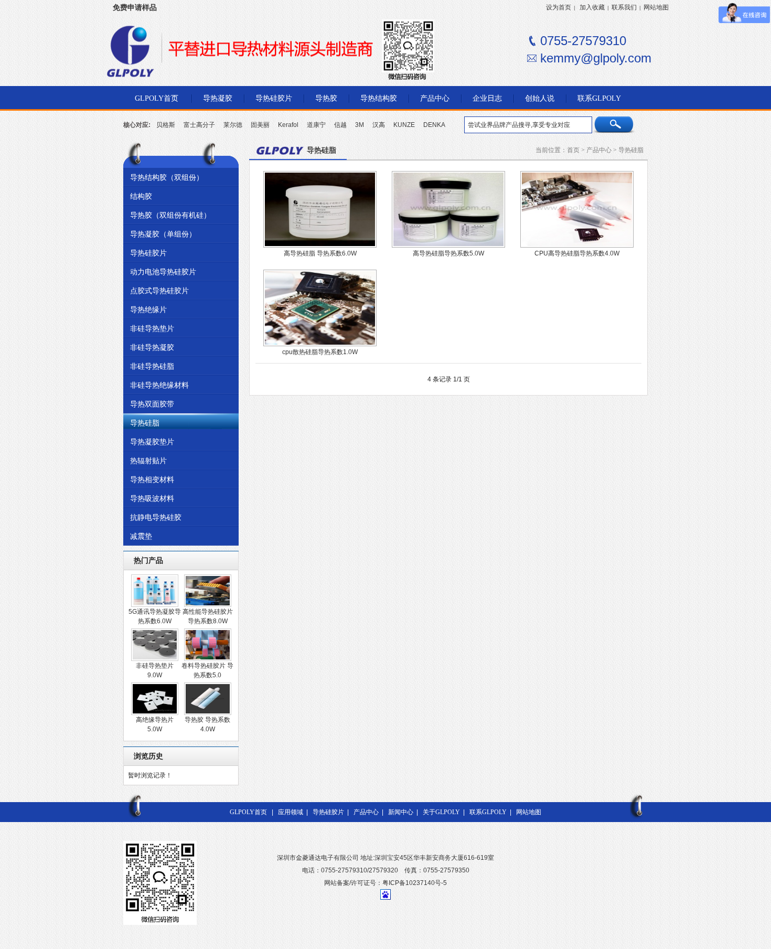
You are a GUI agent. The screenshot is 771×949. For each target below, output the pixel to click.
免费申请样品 (135, 7)
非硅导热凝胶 (152, 347)
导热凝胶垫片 (152, 442)
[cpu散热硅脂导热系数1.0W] (320, 344)
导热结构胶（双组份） (167, 177)
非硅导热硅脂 (152, 366)
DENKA (434, 125)
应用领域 (290, 812)
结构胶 (141, 196)
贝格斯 (165, 125)
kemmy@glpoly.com (595, 58)
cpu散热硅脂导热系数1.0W (320, 352)
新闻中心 (400, 812)
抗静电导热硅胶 (155, 517)
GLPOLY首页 (248, 812)
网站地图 (656, 7)
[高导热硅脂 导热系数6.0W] (320, 245)
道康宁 (316, 125)
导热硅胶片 (148, 253)
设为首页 (558, 7)
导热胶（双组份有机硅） (170, 215)
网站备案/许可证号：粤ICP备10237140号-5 (385, 883)
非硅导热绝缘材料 (159, 385)
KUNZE (404, 125)
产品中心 (599, 150)
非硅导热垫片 (152, 328)
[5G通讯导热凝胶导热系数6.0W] (154, 605)
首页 (573, 150)
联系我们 (624, 7)
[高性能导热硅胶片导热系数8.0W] (207, 605)
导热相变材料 (152, 479)
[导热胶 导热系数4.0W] (207, 713)
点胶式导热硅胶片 (159, 290)
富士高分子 (199, 125)
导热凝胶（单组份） (163, 234)
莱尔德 (232, 125)
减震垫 (141, 536)
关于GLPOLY (441, 812)
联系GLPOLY (488, 812)
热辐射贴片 (148, 460)
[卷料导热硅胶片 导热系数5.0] (207, 659)
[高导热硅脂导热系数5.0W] (448, 245)
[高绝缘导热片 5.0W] (154, 713)
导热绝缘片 (148, 309)
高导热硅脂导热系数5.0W (448, 253)
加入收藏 (592, 7)
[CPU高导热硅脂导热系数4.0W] (577, 245)
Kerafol (288, 125)
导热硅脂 (144, 423)
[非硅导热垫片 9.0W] (154, 659)
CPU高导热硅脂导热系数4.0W (576, 253)
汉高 (378, 125)
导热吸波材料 (152, 498)
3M (359, 125)
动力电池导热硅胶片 (163, 272)
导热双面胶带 (152, 404)
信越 (340, 125)
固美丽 (260, 125)
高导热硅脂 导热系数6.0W (320, 253)
